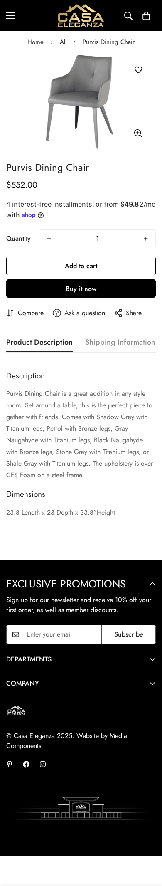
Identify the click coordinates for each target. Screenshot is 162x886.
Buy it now (81, 289)
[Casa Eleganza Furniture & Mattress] (81, 15)
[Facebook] (26, 764)
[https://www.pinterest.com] (9, 764)
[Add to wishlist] (138, 70)
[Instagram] (42, 764)
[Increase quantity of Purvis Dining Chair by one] (145, 239)
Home (35, 42)
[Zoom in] (138, 133)
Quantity (18, 238)
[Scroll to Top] (147, 842)
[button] (146, 15)
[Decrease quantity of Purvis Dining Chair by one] (49, 239)
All (63, 42)
